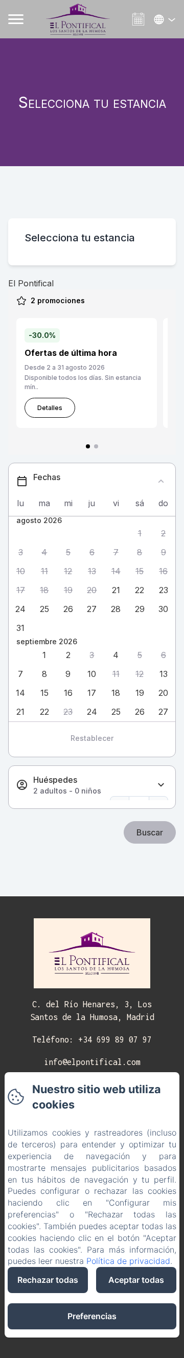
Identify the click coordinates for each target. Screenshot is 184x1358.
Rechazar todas (47, 1280)
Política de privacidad (128, 1261)
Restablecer (92, 738)
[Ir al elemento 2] (96, 446)
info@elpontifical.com (92, 1062)
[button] (140, 533)
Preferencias (92, 1316)
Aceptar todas (136, 1280)
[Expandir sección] (161, 785)
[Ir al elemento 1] (88, 446)
